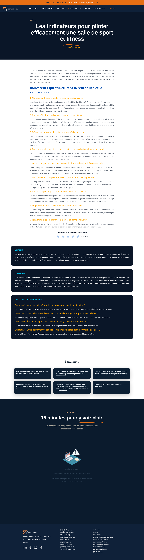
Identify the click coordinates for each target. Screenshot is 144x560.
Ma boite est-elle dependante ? (68, 537)
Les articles (95, 531)
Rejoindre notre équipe (66, 544)
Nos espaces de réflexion (66, 536)
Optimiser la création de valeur (100, 539)
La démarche (63, 529)
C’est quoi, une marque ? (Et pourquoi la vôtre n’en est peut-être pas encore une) (111, 372)
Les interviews (96, 529)
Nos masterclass (97, 534)
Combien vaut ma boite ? (66, 539)
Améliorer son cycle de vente (100, 542)
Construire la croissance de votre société (103, 537)
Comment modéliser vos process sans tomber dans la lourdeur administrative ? (32, 386)
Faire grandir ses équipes (99, 541)
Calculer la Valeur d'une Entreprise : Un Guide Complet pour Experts (32, 372)
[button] (34, 9)
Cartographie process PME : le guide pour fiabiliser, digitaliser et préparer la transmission (72, 373)
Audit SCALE (63, 541)
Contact (112, 9)
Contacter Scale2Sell (65, 542)
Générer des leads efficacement (101, 544)
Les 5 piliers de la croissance (67, 531)
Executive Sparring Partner (67, 532)
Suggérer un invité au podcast (68, 549)
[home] (10, 8)
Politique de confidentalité (67, 546)
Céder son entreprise (98, 553)
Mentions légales (64, 548)
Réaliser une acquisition (99, 546)
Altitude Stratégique (65, 534)
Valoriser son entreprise (99, 548)
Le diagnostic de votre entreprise (101, 536)
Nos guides (95, 532)
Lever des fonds (96, 551)
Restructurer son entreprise (100, 549)
